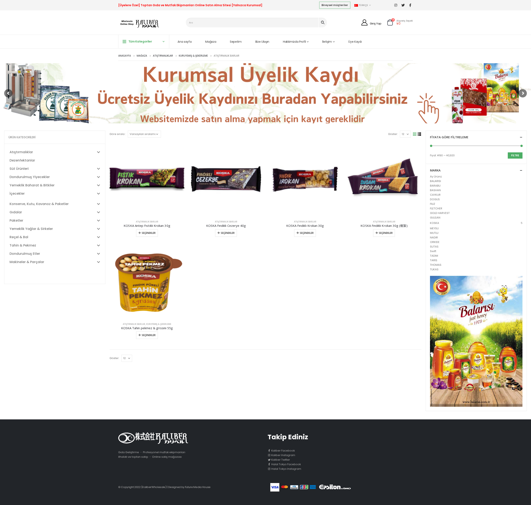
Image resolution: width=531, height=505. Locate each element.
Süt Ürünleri (19, 168)
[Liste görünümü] (419, 134)
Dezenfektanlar (22, 160)
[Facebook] (410, 5)
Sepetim (236, 42)
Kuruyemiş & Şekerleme (158, 324)
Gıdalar (16, 212)
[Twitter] (403, 5)
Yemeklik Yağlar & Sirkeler (31, 228)
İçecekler (17, 193)
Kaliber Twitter (280, 459)
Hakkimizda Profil (294, 42)
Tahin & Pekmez (23, 245)
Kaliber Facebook (283, 450)
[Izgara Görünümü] (415, 134)
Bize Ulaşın (262, 42)
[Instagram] (395, 5)
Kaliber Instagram (283, 455)
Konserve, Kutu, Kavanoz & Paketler (39, 204)
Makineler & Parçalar (27, 262)
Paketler (16, 220)
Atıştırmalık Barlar (147, 221)
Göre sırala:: (118, 134)
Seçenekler (149, 233)
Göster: (393, 134)
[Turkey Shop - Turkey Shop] (138, 23)
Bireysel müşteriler (335, 5)
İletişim (327, 42)
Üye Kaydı (355, 42)
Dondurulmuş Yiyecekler (30, 177)
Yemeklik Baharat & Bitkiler (32, 185)
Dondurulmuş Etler (25, 253)
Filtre (515, 155)
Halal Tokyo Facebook (286, 464)
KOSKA (434, 223)
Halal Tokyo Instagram (286, 469)
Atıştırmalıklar (21, 152)
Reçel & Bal (19, 237)
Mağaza (210, 42)
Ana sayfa (184, 42)
